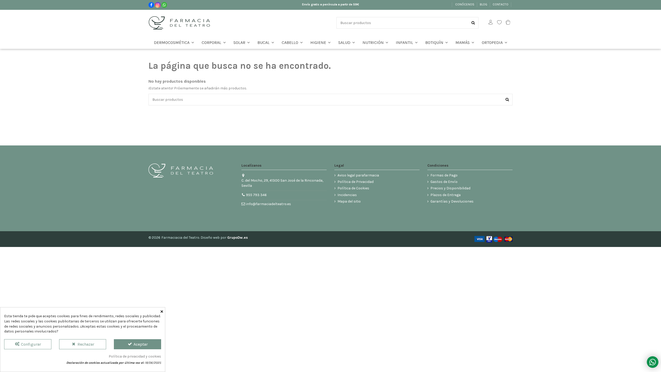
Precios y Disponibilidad (450, 188)
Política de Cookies (353, 188)
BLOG (484, 4)
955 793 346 (256, 195)
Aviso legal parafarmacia (358, 175)
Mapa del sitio (349, 201)
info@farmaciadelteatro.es (268, 204)
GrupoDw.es (237, 237)
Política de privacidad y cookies (135, 356)
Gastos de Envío (444, 182)
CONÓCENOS (465, 4)
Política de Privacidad (355, 182)
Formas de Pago (444, 175)
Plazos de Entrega (445, 195)
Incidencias (347, 195)
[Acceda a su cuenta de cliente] (490, 23)
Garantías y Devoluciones (452, 201)
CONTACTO (501, 4)
